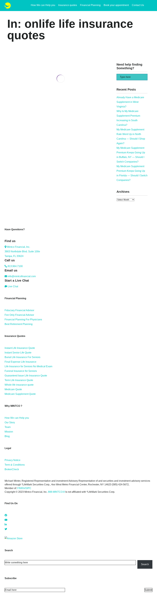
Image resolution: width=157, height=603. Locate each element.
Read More (13, 117)
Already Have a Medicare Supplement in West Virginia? (130, 102)
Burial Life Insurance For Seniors (22, 357)
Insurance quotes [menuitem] (67, 5)
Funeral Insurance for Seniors (21, 371)
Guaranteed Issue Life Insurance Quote (26, 375)
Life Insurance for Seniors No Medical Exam (28, 366)
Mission (9, 431)
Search (145, 564)
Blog (7, 436)
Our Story (10, 422)
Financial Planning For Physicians (23, 319)
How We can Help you (17, 418)
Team (8, 427)
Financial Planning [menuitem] (90, 5)
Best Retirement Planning (19, 324)
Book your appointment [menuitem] (116, 5)
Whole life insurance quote (19, 384)
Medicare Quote (13, 389)
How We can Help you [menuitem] (43, 5)
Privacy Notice (12, 460)
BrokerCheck (12, 469)
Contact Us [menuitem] (138, 5)
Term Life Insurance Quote (19, 380)
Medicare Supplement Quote (20, 394)
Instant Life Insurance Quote (20, 348)
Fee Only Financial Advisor (19, 315)
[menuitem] (150, 5)
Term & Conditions (15, 464)
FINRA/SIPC (24, 488)
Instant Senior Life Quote (18, 352)
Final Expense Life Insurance (20, 361)
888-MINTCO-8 (56, 492)
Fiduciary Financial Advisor (19, 310)
